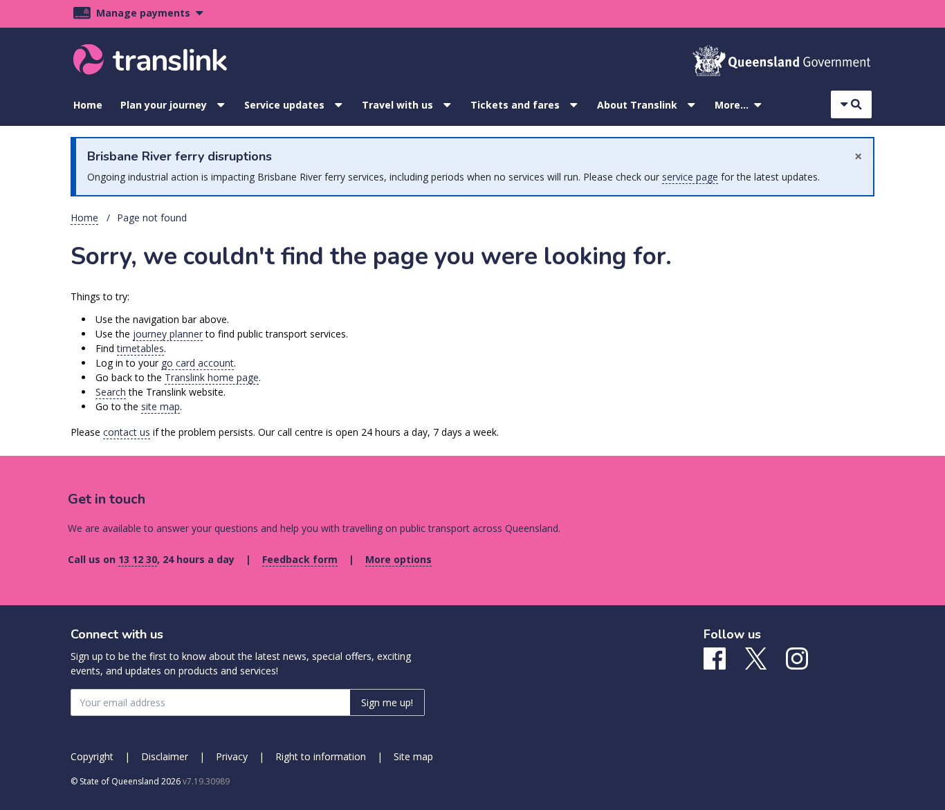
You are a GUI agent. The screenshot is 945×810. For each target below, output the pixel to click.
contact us (126, 432)
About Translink (637, 104)
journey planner (168, 333)
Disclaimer (164, 756)
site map (160, 406)
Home (87, 104)
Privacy (232, 756)
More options (398, 559)
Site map (413, 756)
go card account (197, 362)
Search (110, 391)
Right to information (320, 756)
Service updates (284, 104)
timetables (140, 348)
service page (690, 176)
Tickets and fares (515, 104)
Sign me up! (387, 702)
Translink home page (212, 377)
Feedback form (300, 559)
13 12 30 (137, 559)
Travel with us (397, 104)
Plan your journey (163, 104)
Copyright (92, 756)
